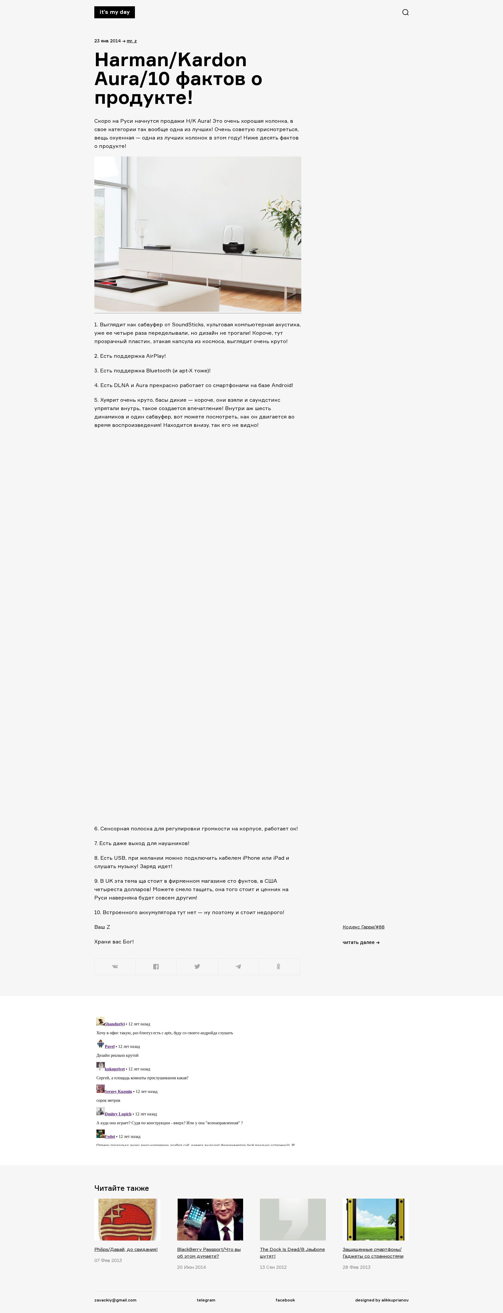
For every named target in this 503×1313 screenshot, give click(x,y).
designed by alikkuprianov (382, 1300)
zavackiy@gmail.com (115, 1300)
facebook (285, 1300)
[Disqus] (197, 1080)
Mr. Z (132, 40)
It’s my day (115, 11)
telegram (206, 1300)
